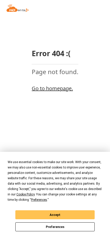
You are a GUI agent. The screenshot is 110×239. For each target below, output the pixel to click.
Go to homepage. (52, 88)
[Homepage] (17, 8)
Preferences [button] (39, 200)
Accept (55, 215)
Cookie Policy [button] (25, 194)
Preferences (55, 227)
